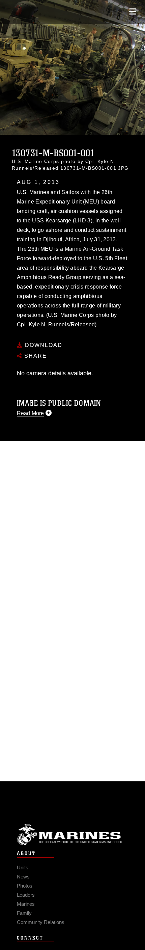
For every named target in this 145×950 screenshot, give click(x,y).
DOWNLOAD (42, 345)
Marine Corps (72, 835)
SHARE (34, 356)
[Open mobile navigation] (132, 12)
